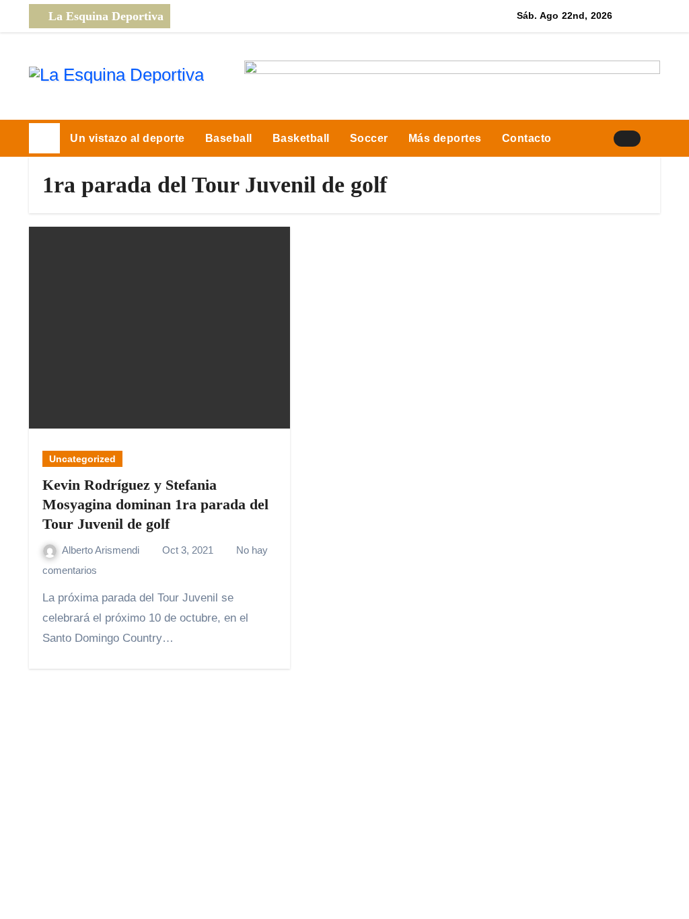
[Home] (44, 138)
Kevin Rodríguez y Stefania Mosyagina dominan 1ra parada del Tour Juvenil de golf (155, 503)
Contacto (527, 138)
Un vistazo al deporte (127, 138)
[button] (655, 139)
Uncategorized (82, 458)
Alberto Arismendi (102, 550)
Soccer (369, 138)
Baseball (228, 138)
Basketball (301, 138)
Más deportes (445, 138)
